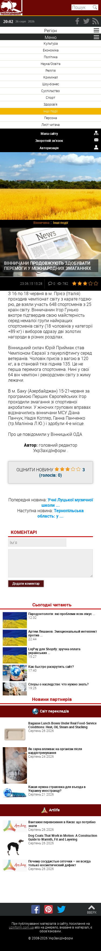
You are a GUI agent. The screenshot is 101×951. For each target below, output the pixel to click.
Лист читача (50, 124)
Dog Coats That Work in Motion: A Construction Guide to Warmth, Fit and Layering (62, 837)
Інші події (50, 111)
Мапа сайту (49, 133)
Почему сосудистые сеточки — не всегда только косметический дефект (59, 863)
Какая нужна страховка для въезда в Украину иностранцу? (57, 789)
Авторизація (49, 148)
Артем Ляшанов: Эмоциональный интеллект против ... (62, 633)
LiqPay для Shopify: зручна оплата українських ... (54, 651)
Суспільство (50, 91)
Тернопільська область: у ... (60, 513)
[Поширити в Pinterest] (48, 909)
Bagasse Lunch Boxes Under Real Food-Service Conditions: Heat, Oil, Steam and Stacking (62, 725)
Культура (51, 43)
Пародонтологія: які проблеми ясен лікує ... (61, 614)
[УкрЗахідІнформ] (11, 7)
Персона (50, 118)
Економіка (50, 50)
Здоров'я (50, 104)
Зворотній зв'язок (49, 140)
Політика (50, 57)
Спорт (50, 97)
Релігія (51, 70)
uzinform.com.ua (21, 927)
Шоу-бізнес (50, 84)
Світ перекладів (54, 711)
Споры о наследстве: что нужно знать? (58, 684)
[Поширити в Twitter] (61, 909)
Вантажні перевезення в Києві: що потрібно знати (62, 824)
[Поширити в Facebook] (35, 909)
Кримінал (50, 77)
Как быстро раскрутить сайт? (51, 666)
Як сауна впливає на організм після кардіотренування (55, 751)
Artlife (54, 809)
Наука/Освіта (50, 63)
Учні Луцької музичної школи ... (67, 502)
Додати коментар (26, 583)
